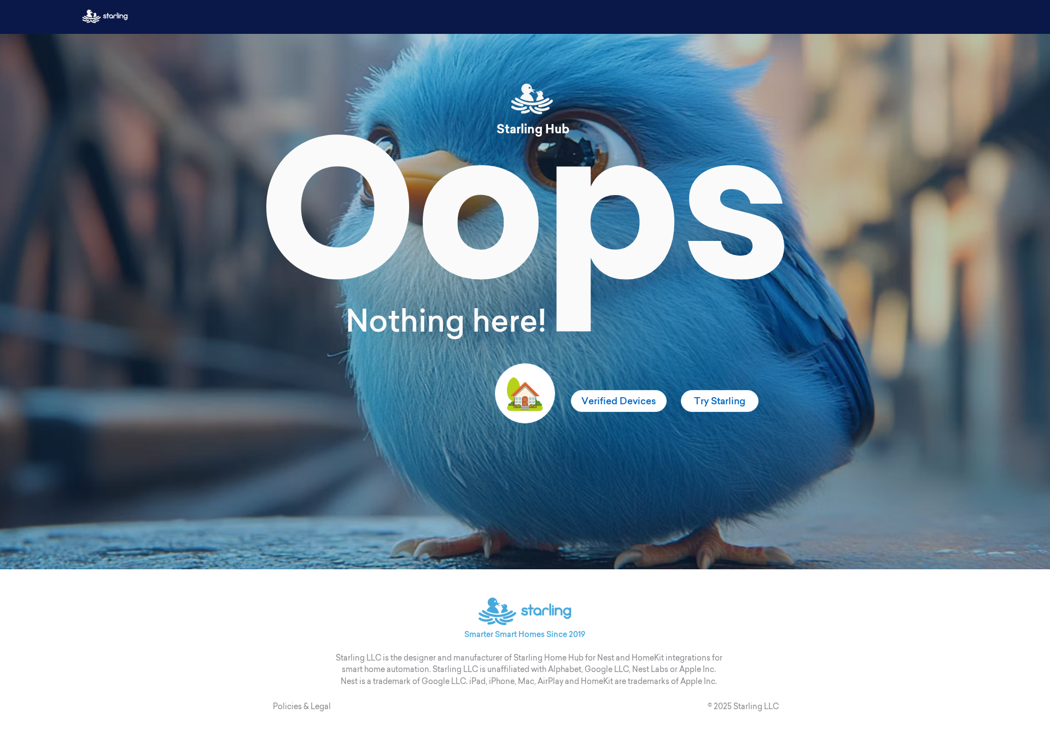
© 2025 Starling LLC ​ (744, 706)
